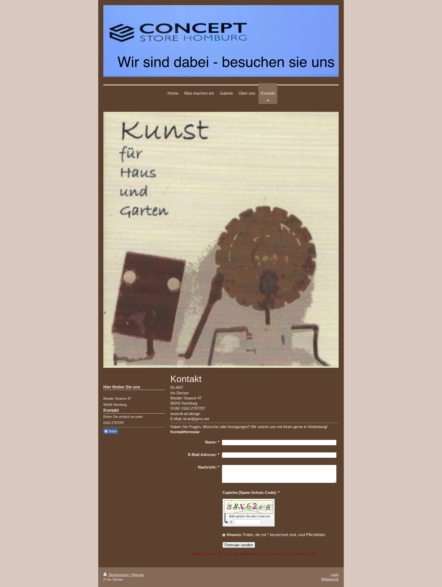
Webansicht (330, 579)
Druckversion (118, 575)
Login (335, 575)
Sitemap (137, 575)
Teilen (112, 431)
